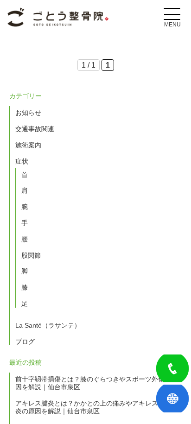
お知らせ (28, 112)
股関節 (31, 255)
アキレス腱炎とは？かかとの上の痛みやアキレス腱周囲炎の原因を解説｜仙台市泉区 (96, 407)
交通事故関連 (34, 129)
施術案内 (28, 145)
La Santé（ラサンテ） (48, 325)
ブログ (25, 341)
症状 (21, 161)
